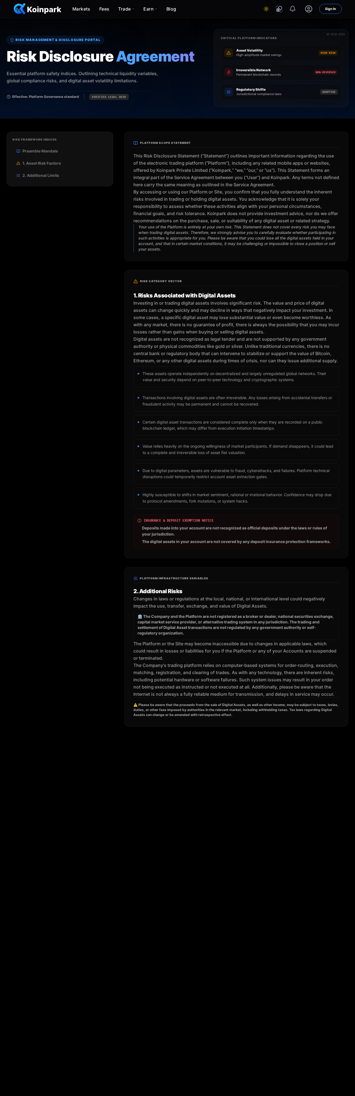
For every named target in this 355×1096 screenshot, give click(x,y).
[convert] (279, 9)
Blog (171, 9)
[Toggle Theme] (266, 9)
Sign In (330, 9)
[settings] (309, 9)
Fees (104, 9)
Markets (81, 9)
